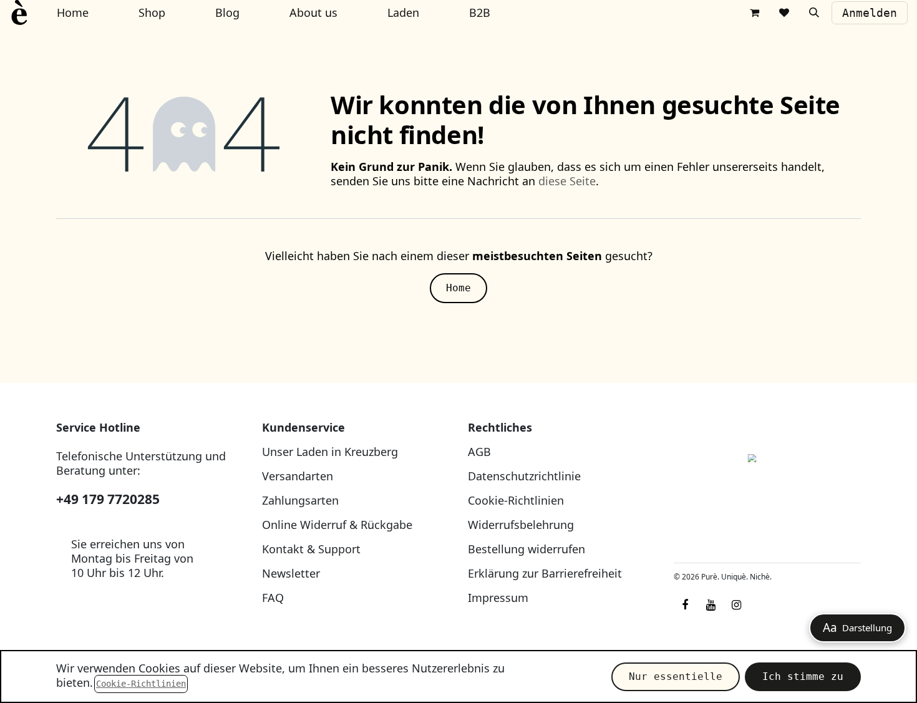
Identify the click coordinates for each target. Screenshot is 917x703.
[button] (814, 12)
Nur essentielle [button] (675, 676)
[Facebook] (685, 605)
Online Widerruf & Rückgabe (337, 524)
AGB (479, 451)
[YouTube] (710, 605)
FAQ (273, 597)
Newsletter (291, 573)
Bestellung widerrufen (526, 548)
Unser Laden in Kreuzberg (330, 451)
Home (458, 288)
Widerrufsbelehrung (521, 524)
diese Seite (567, 180)
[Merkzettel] (784, 12)
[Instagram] (736, 605)
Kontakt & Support (311, 548)
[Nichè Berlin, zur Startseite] (767, 487)
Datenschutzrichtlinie (524, 475)
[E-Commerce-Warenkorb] (754, 12)
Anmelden (869, 12)
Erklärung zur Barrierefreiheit (545, 573)
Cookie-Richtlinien (516, 500)
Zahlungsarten (300, 500)
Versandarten (297, 475)
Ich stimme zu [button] (802, 676)
